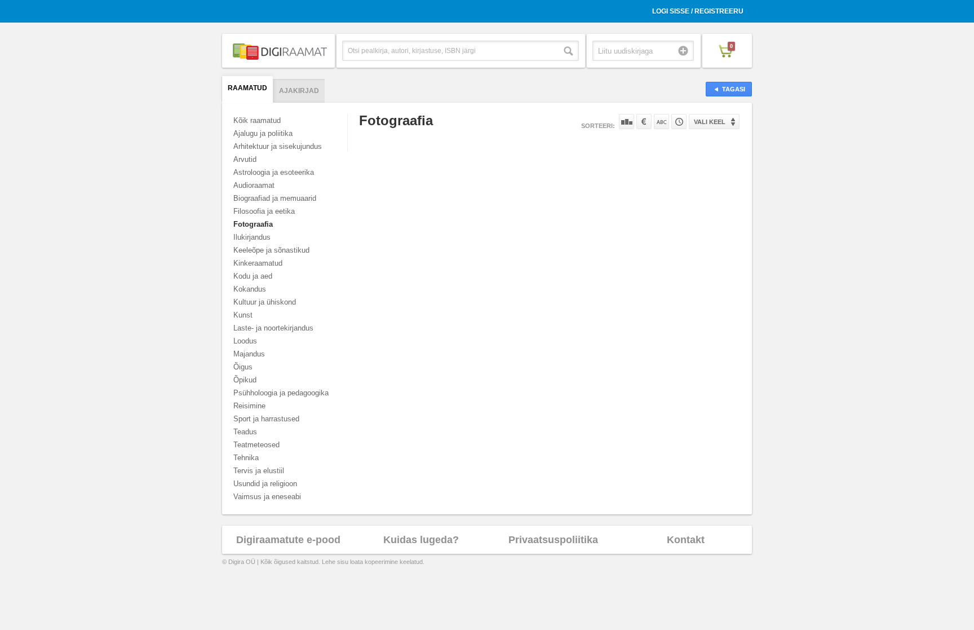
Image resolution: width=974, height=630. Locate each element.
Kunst (243, 315)
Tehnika (246, 457)
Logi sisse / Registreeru (697, 11)
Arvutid (244, 159)
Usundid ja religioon (265, 483)
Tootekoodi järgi (679, 121)
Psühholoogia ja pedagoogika (281, 393)
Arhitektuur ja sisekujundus (277, 146)
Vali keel (709, 121)
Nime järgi (661, 121)
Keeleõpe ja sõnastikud (271, 250)
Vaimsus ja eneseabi (267, 496)
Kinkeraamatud (257, 263)
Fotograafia (253, 224)
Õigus (243, 367)
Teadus (245, 432)
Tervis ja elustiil (258, 470)
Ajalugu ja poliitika (263, 133)
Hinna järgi (644, 121)
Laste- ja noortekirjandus (273, 328)
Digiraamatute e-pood (288, 539)
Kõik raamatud (257, 120)
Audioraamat (254, 185)
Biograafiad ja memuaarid (274, 198)
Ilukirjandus (252, 237)
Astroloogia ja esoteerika (273, 172)
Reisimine (249, 406)
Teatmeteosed (256, 444)
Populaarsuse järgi (626, 121)
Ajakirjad (299, 91)
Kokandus (249, 289)
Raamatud (247, 88)
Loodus (245, 341)
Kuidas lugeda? (421, 539)
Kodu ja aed (252, 276)
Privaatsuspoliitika (553, 539)
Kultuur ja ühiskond (264, 302)
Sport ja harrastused (266, 419)
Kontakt (686, 539)
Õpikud (244, 380)
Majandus (249, 354)
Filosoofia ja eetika (264, 211)
